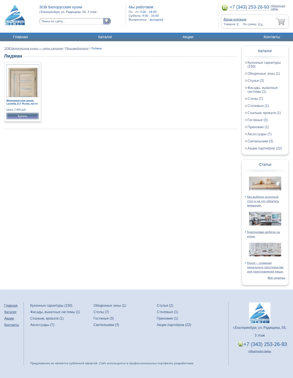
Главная (20, 37)
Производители (76, 48)
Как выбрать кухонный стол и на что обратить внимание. (263, 201)
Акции (188, 37)
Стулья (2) (256, 80)
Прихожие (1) (258, 127)
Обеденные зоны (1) (264, 73)
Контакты (272, 37)
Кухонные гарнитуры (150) (51, 305)
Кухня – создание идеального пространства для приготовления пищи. (265, 267)
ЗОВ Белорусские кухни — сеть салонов (33, 48)
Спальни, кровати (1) (264, 113)
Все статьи (276, 277)
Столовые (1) (258, 106)
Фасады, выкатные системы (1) (263, 89)
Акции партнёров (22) (265, 148)
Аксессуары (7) (260, 134)
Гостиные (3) (258, 120)
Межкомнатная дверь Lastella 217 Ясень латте (22, 102)
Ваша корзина (235, 19)
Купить (22, 116)
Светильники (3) (260, 141)
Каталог (105, 37)
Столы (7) (255, 99)
